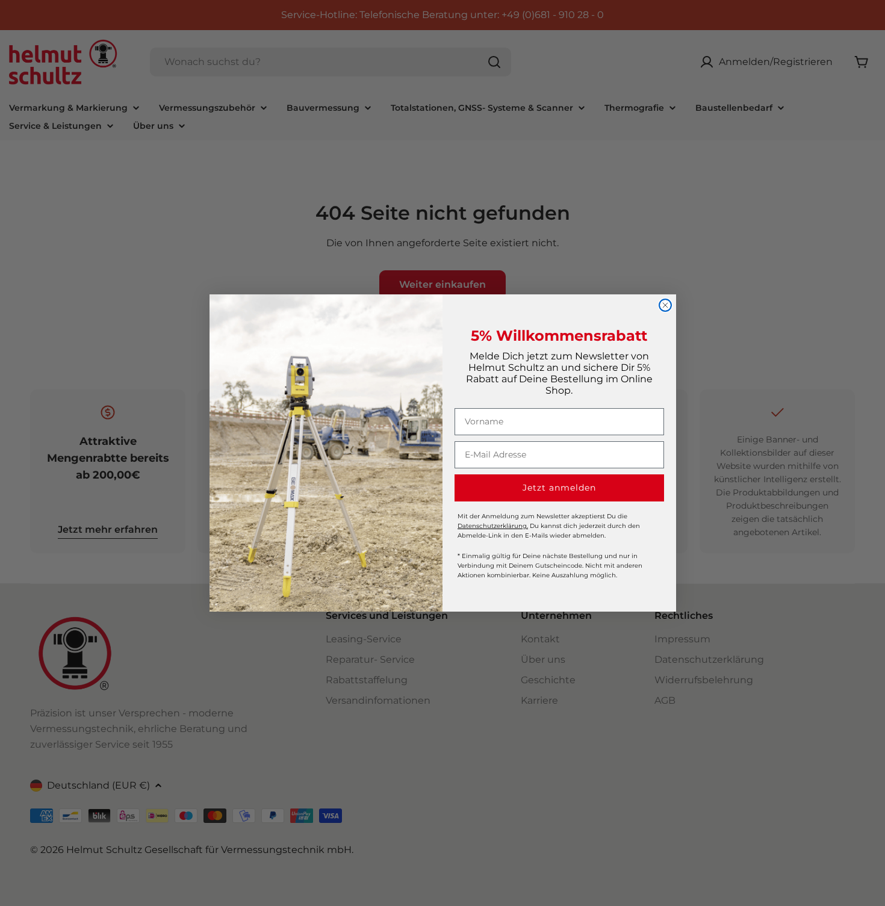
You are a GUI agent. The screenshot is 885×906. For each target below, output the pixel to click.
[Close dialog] (665, 305)
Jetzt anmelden (559, 487)
